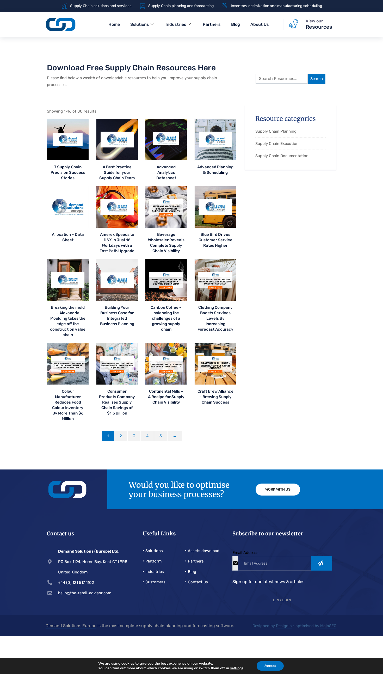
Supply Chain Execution (277, 143)
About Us (259, 24)
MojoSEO (328, 625)
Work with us (278, 489)
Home (114, 24)
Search (316, 78)
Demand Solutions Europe (71, 625)
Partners (212, 24)
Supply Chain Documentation (281, 155)
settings (236, 668)
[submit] (321, 563)
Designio (284, 625)
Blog (235, 24)
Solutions (139, 24)
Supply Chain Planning (275, 131)
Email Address (245, 552)
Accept (270, 665)
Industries (175, 24)
